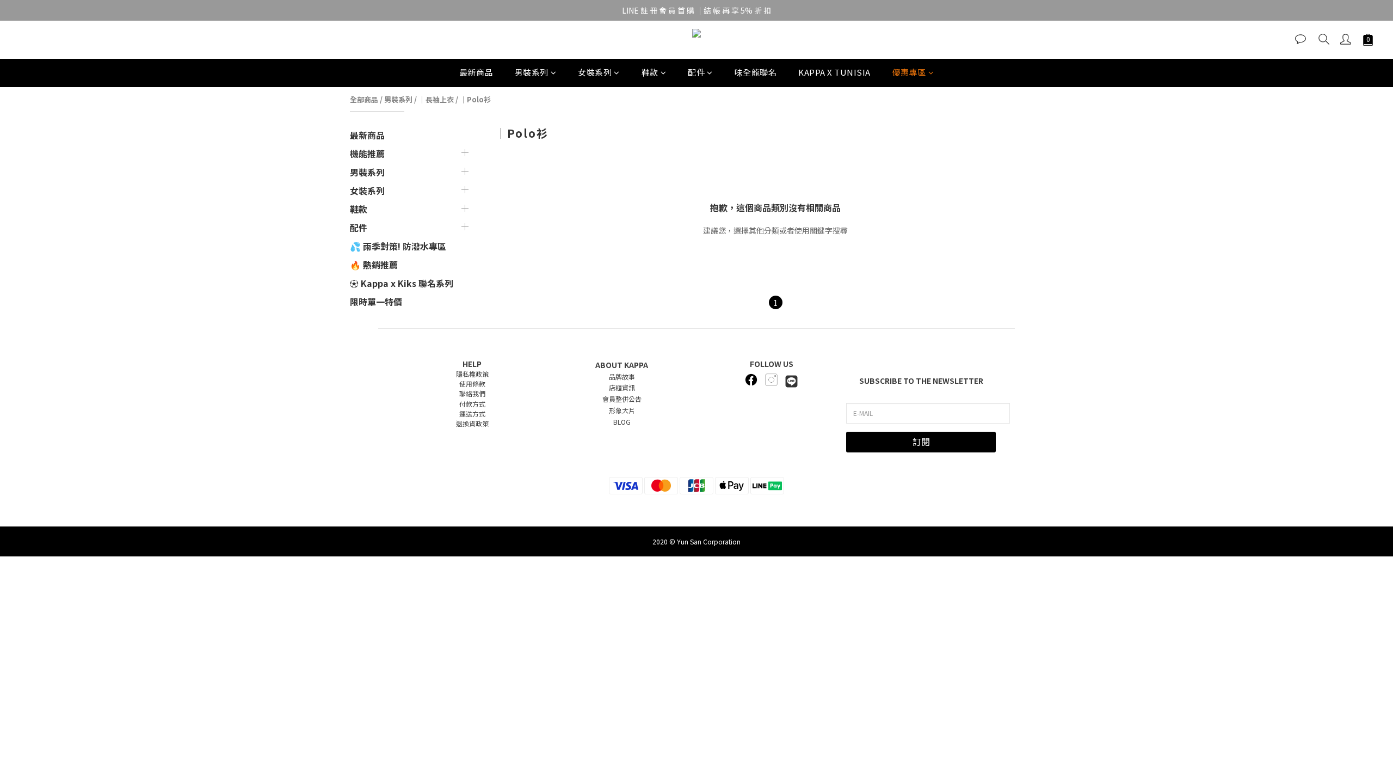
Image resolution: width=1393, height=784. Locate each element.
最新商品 (476, 72)
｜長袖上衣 (436, 99)
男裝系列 (531, 72)
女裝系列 (595, 72)
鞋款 (650, 72)
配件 (696, 72)
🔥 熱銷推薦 (374, 264)
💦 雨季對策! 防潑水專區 (398, 246)
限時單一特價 (376, 301)
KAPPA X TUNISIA (834, 72)
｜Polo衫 (475, 99)
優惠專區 (909, 72)
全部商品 (364, 99)
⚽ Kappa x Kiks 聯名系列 (401, 283)
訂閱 (921, 441)
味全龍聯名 (756, 72)
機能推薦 (367, 153)
